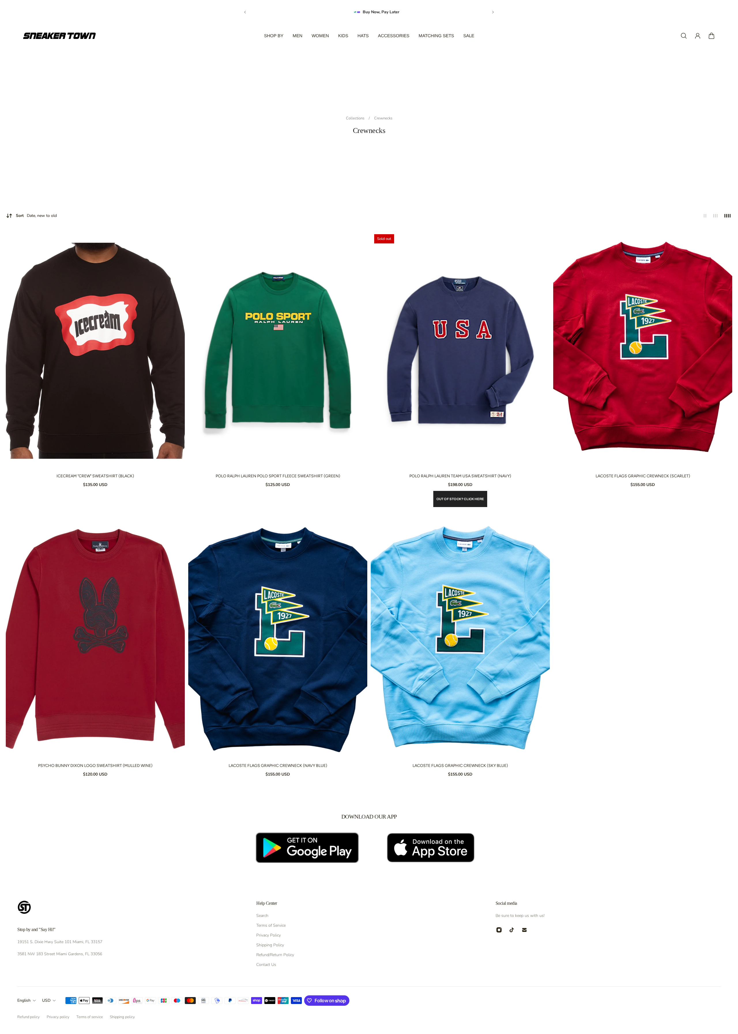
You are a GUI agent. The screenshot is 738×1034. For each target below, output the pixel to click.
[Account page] (698, 35)
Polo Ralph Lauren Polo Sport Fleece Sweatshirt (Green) (278, 476)
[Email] (524, 930)
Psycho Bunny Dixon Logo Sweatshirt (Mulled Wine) (95, 765)
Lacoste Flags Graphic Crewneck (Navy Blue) (278, 765)
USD (46, 1000)
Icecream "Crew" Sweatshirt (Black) (95, 476)
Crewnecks (383, 118)
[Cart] (711, 35)
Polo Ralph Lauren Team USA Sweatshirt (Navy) (460, 476)
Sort (36, 215)
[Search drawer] (684, 35)
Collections (355, 118)
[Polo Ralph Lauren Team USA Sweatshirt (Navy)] (460, 350)
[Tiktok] (511, 930)
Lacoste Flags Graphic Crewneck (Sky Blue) (460, 765)
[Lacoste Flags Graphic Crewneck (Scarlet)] (642, 350)
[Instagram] (499, 930)
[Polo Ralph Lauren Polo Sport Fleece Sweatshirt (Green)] (277, 350)
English (24, 1000)
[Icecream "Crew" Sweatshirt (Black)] (95, 350)
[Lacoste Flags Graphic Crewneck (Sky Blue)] (460, 639)
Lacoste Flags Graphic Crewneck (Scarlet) (643, 476)
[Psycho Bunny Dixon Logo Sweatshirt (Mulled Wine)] (95, 639)
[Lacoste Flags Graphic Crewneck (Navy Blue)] (277, 639)
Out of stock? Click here (460, 499)
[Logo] (59, 36)
